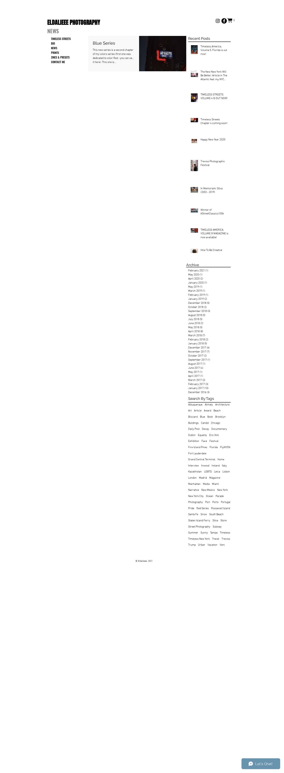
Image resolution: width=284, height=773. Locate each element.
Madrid (203, 478)
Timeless (225, 532)
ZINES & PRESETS (60, 57)
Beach (217, 410)
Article (198, 410)
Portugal (225, 502)
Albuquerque (195, 404)
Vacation (212, 545)
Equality (202, 435)
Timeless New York (199, 539)
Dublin (192, 435)
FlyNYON (225, 447)
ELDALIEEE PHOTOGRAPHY (73, 22)
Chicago (215, 423)
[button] (232, 20)
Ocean (209, 496)
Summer (193, 532)
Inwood (205, 465)
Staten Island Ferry (199, 520)
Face (204, 441)
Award (207, 410)
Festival (214, 441)
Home (221, 459)
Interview (193, 465)
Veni (222, 545)
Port (207, 502)
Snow (204, 514)
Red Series (202, 508)
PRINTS (55, 52)
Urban (201, 545)
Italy (224, 465)
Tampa (214, 532)
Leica (217, 471)
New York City (196, 496)
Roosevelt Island (220, 508)
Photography (195, 502)
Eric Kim (214, 435)
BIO (53, 43)
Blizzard (193, 417)
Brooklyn (220, 417)
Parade (220, 496)
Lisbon (226, 471)
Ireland (216, 465)
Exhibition (193, 441)
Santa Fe (193, 514)
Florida (214, 447)
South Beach (216, 514)
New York (222, 490)
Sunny (204, 532)
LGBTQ (208, 471)
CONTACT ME (58, 62)
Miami (215, 484)
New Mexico (208, 490)
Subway (217, 526)
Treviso (226, 539)
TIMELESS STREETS (61, 39)
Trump (192, 545)
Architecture (222, 404)
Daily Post (194, 429)
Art (190, 410)
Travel (215, 539)
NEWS (54, 48)
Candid (205, 423)
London (192, 478)
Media (206, 484)
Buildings (193, 423)
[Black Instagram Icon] (217, 21)
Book (210, 417)
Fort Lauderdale (197, 453)
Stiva (215, 520)
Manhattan (194, 484)
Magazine (214, 478)
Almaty (209, 404)
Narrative (193, 490)
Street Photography (199, 526)
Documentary (219, 429)
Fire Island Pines (197, 447)
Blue (202, 417)
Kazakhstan (195, 471)
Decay (205, 429)
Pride (191, 508)
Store (223, 520)
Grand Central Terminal (201, 459)
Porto (215, 502)
